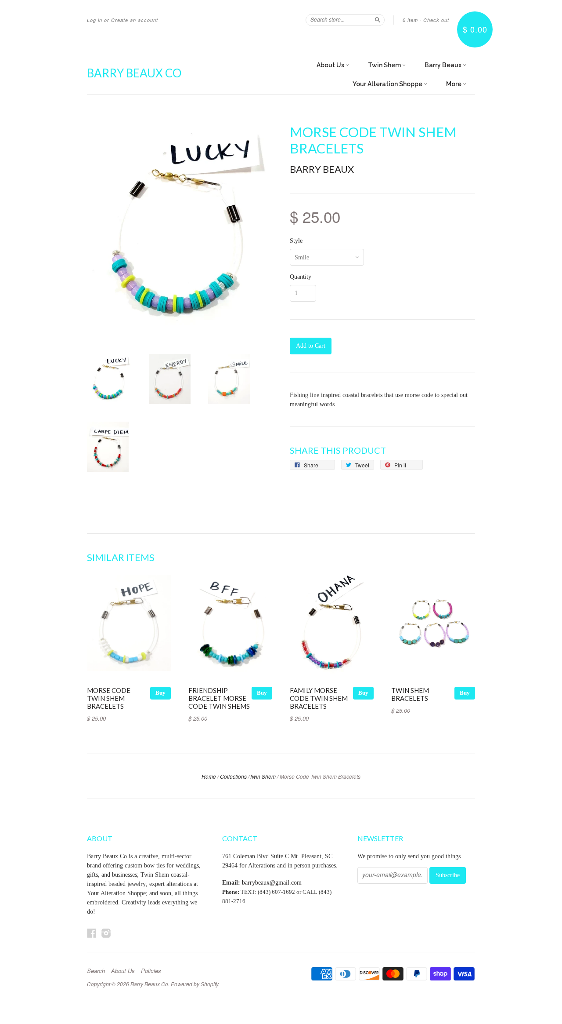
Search (96, 971)
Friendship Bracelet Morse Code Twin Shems (219, 698)
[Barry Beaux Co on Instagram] (106, 933)
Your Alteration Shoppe (388, 83)
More (454, 83)
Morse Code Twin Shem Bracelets (108, 698)
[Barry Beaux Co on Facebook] (92, 933)
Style (296, 241)
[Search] (377, 19)
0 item (410, 20)
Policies (151, 971)
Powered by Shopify (194, 984)
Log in (94, 20)
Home (209, 776)
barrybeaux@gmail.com (272, 882)
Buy (160, 692)
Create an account (134, 20)
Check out (436, 20)
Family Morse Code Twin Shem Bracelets (319, 698)
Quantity (300, 277)
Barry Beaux (444, 65)
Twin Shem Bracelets (410, 694)
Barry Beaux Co (134, 73)
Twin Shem (385, 65)
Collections (233, 776)
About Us (331, 65)
